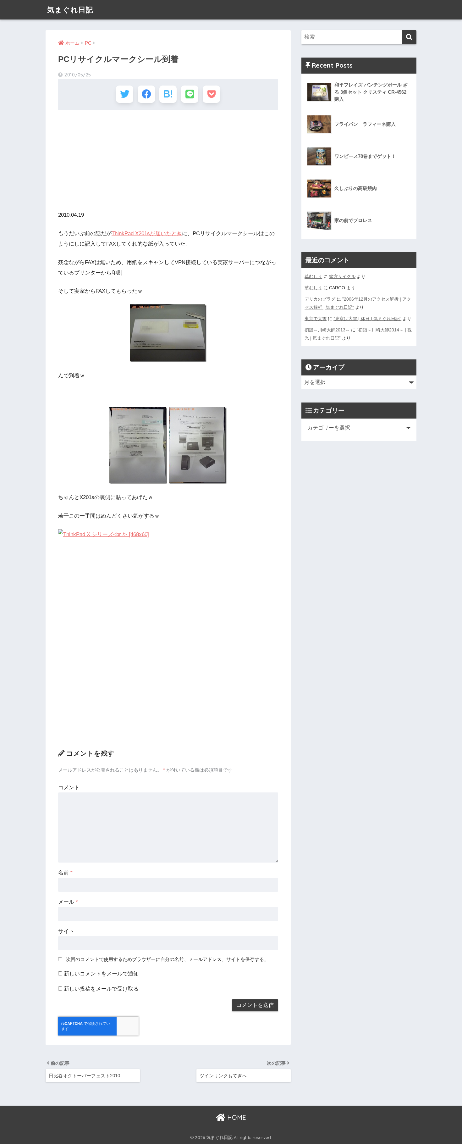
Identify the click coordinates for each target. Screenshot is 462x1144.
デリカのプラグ (320, 299)
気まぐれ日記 (70, 9)
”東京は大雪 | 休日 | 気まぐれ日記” (367, 318)
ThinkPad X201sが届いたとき (147, 233)
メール (68, 902)
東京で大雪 (316, 318)
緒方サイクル (342, 276)
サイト (66, 931)
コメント (69, 788)
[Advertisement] (168, 160)
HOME (235, 1117)
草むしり (313, 276)
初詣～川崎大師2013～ (327, 329)
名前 (65, 873)
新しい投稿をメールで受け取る (101, 989)
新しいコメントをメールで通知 (101, 974)
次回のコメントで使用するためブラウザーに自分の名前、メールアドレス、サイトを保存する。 (167, 959)
